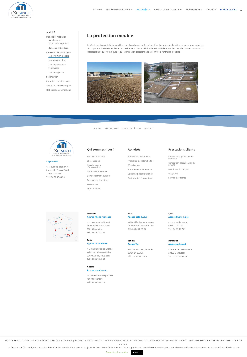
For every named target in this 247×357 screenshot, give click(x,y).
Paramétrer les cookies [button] (117, 352)
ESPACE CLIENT (228, 10)
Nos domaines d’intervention (94, 166)
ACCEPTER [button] (137, 352)
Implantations (93, 189)
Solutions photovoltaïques (58, 85)
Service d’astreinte (177, 178)
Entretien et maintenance (58, 81)
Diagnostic (173, 174)
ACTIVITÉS (142, 10)
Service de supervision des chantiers (181, 158)
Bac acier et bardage (58, 48)
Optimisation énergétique (58, 90)
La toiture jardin (56, 72)
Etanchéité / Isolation (56, 36)
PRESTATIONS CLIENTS (166, 10)
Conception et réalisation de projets (181, 164)
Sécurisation (52, 76)
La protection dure (57, 60)
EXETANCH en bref (96, 157)
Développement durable (98, 176)
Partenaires (92, 184)
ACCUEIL (97, 10)
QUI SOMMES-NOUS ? (118, 10)
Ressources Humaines (97, 180)
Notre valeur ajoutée (97, 172)
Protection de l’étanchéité (58, 52)
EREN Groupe (93, 161)
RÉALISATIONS (194, 10)
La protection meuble (58, 55)
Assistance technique (178, 169)
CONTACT (211, 10)
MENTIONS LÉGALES (131, 129)
